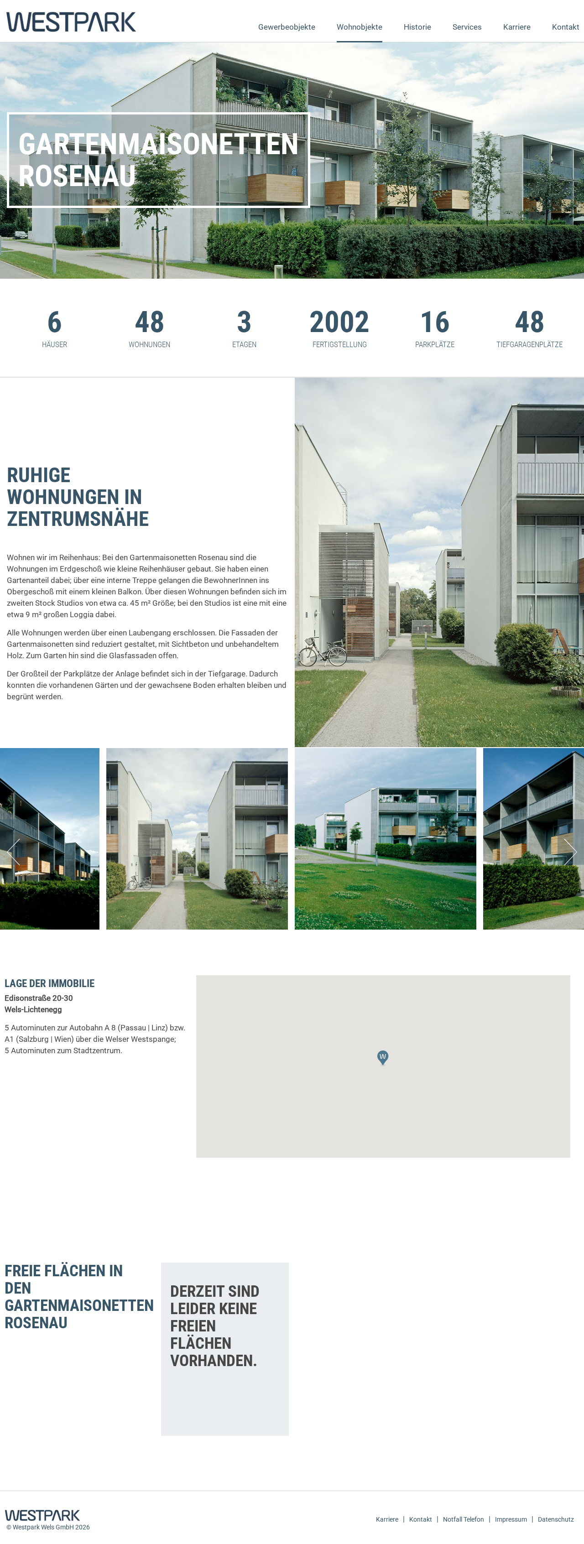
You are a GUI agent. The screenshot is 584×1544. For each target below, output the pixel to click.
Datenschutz (556, 1519)
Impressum (511, 1519)
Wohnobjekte (359, 26)
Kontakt (565, 26)
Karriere (517, 26)
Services (467, 26)
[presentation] (13, 842)
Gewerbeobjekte (286, 26)
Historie (417, 26)
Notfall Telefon (463, 1519)
